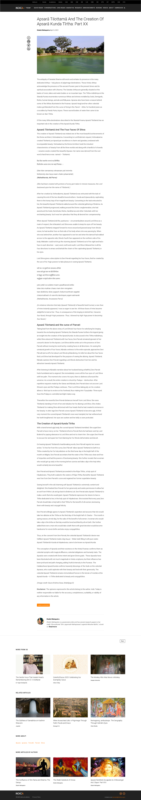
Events (44, 2)
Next (122, 641)
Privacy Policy (36, 797)
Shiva (43, 743)
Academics (52, 2)
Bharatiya (70, 8)
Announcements (89, 8)
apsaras (24, 743)
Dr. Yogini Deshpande (21, 683)
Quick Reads (38, 8)
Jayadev (18, 726)
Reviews (99, 8)
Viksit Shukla (94, 726)
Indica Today (56, 683)
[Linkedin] (28, 48)
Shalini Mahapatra (53, 619)
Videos (105, 8)
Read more (53, 627)
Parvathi (31, 743)
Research (78, 8)
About (111, 8)
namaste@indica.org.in (118, 797)
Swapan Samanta (95, 680)
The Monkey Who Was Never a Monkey (105, 677)
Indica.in (34, 2)
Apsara (18, 743)
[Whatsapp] (28, 37)
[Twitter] (28, 45)
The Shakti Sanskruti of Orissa (64, 780)
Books (60, 2)
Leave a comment (43, 605)
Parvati (37, 743)
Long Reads (61, 8)
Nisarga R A (56, 726)
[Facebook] (28, 41)
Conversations (50, 8)
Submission (119, 8)
